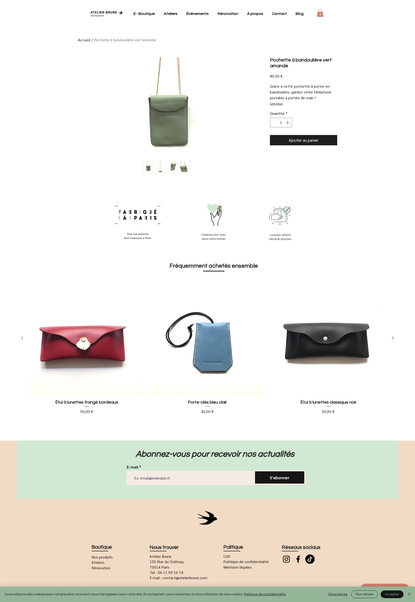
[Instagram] (286, 559)
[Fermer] (409, 594)
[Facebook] (298, 559)
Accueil (84, 39)
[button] (320, 13)
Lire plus (276, 103)
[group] (207, 347)
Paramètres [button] (337, 594)
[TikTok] (310, 559)
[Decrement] (274, 122)
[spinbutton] (281, 122)
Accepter (392, 594)
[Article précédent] (22, 338)
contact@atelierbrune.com (185, 577)
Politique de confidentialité (265, 594)
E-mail (132, 467)
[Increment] (288, 122)
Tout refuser (364, 594)
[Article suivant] (393, 338)
